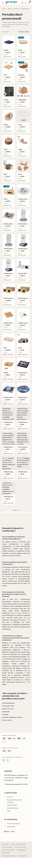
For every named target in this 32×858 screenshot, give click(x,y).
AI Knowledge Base (21, 850)
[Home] (11, 2)
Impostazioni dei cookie (8, 850)
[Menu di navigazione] (3, 2)
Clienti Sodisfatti (12, 808)
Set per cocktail (6, 720)
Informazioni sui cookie (20, 847)
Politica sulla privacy (7, 847)
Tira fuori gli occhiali (8, 706)
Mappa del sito (6, 852)
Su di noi (10, 797)
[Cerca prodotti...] (25, 2)
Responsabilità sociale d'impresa (14, 801)
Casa (9, 8)
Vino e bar (16, 8)
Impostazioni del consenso (9, 856)
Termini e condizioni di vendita (18, 844)
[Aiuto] (22, 2)
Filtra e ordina (25, 32)
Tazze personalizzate (8, 703)
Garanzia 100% (12, 805)
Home (4, 8)
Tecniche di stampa (13, 824)
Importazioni (11, 826)
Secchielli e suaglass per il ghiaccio (12, 717)
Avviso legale (5, 844)
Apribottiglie (6, 711)
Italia (10, 831)
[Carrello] (29, 2)
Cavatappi (5, 714)
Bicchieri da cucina (7, 709)
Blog (8, 811)
